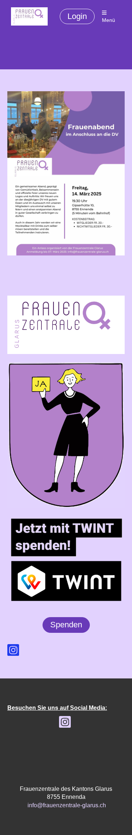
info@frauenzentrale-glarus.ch (66, 805)
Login (77, 16)
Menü (108, 20)
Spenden (66, 624)
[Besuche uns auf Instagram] (13, 651)
